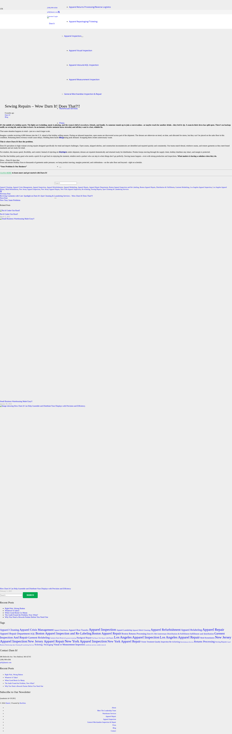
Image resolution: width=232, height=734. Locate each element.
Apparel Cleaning (6, 187)
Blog (6, 117)
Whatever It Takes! (12, 611)
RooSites (23, 703)
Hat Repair (95, 638)
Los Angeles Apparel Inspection (201, 187)
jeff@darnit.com (5, 662)
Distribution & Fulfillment (165, 187)
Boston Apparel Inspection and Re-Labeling (124, 187)
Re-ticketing (174, 642)
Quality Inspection (162, 642)
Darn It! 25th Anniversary (157, 634)
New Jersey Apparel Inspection (29, 189)
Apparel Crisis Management (22, 187)
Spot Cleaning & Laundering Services (116, 189)
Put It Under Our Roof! (9, 214)
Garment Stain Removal (58, 638)
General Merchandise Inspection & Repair (101, 722)
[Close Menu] (60, 167)
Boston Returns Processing (134, 633)
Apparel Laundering (124, 630)
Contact (113, 731)
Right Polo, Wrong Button (15, 608)
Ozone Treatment (147, 642)
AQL (32, 633)
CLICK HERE (6, 173)
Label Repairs (110, 638)
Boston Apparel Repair (147, 187)
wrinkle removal (101, 645)
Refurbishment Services (187, 642)
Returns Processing (204, 641)
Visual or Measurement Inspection (69, 644)
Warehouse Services (109, 713)
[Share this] (1, 192)
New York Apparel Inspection (86, 641)
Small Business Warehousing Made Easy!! (16, 401)
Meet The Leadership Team (106, 711)
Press (114, 725)
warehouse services (90, 645)
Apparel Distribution (61, 630)
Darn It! (7, 115)
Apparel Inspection (39, 187)
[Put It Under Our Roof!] (10, 210)
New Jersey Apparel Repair (50, 189)
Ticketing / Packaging (43, 645)
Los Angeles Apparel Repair (180, 637)
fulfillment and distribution (202, 634)
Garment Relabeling (182, 187)
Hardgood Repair (84, 638)
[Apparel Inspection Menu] (82, 36)
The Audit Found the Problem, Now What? (21, 615)
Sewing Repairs (221, 642)
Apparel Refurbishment (166, 629)
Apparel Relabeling (191, 629)
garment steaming (71, 638)
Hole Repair (102, 638)
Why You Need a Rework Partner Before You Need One (26, 617)
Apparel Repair (213, 629)
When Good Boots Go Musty (16, 613)
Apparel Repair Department (15, 633)
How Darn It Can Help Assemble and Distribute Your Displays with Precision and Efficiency (35, 589)
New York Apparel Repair (124, 641)
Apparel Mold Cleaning (141, 630)
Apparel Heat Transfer (78, 630)
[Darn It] (50, 23)
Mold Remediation (11, 189)
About (114, 708)
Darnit (8, 703)
